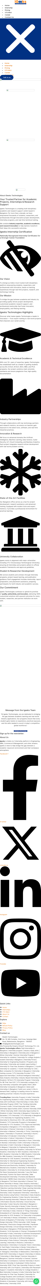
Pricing (7, 10)
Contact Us (9, 17)
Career (7, 15)
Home (7, 5)
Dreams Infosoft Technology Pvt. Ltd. (25, 1046)
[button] (20, 39)
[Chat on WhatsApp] (36, 1281)
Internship (9, 8)
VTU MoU (8, 12)
